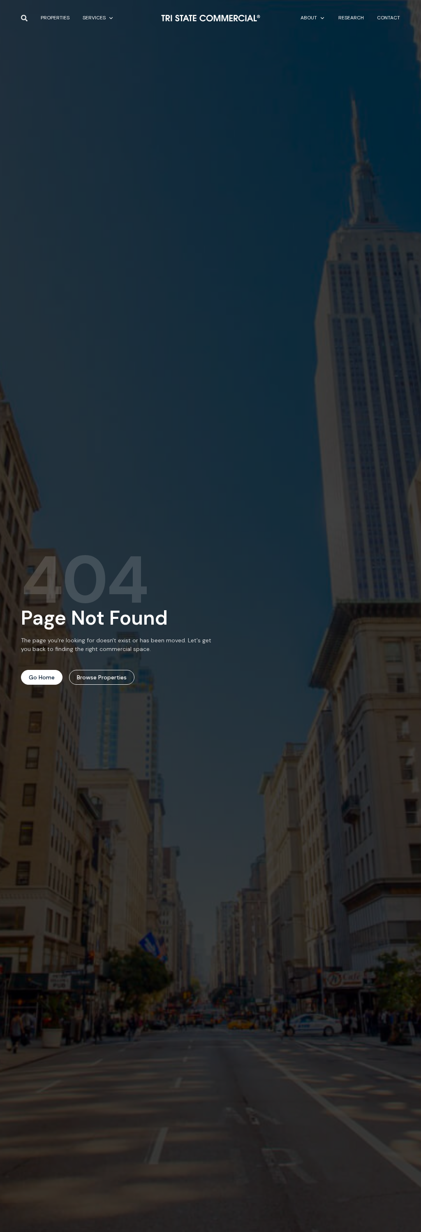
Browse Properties (102, 677)
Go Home (42, 677)
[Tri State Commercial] (211, 18)
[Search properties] (24, 18)
